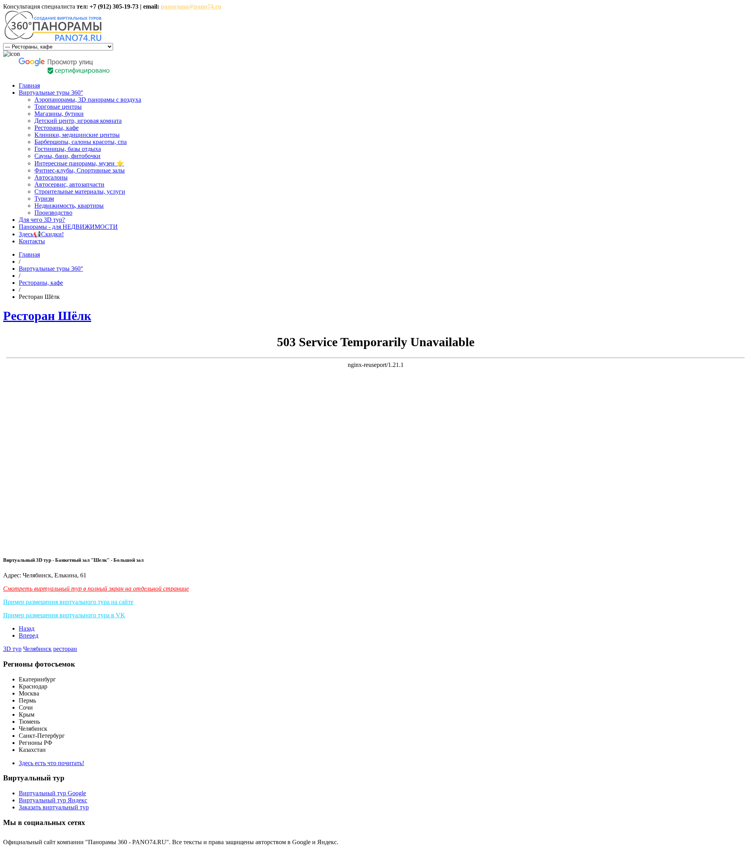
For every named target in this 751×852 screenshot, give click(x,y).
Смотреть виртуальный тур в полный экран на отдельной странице (96, 588)
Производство (53, 212)
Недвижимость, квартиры (69, 205)
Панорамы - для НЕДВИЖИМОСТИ (68, 226)
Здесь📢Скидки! (41, 234)
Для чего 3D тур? (42, 219)
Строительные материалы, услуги (79, 191)
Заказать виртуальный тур (54, 807)
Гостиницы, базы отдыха (67, 149)
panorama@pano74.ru (191, 6)
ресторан (65, 648)
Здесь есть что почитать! (51, 763)
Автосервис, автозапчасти (69, 184)
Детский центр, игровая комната (78, 120)
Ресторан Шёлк (47, 316)
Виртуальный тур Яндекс (53, 800)
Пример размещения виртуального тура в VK (64, 615)
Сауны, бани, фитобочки (67, 156)
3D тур (12, 648)
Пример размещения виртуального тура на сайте (68, 602)
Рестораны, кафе (56, 127)
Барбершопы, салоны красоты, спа (80, 141)
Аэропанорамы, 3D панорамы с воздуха (87, 99)
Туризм (44, 198)
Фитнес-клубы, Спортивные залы (79, 170)
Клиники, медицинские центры (77, 134)
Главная (29, 85)
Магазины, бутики (59, 113)
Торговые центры (58, 106)
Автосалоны (51, 177)
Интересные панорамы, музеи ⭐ (79, 163)
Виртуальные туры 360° (51, 92)
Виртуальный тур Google (52, 793)
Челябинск (37, 648)
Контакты (32, 241)
